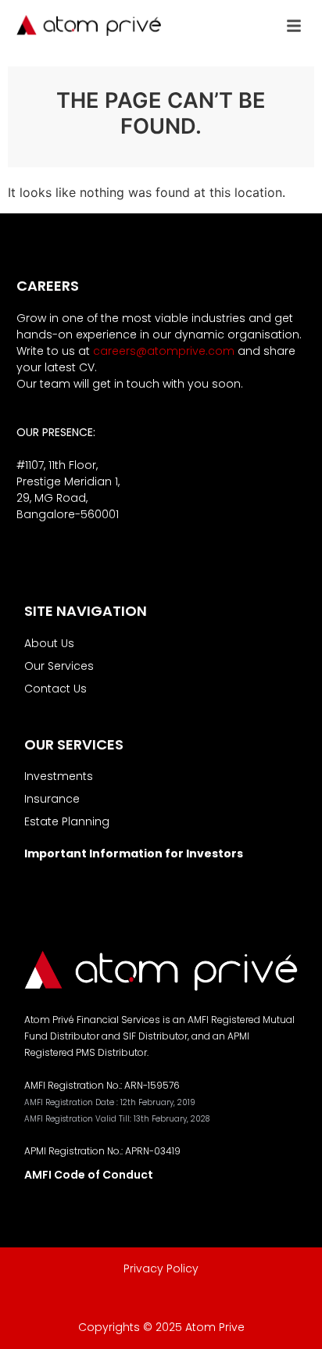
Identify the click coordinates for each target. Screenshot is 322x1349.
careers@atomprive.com (163, 351)
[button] (294, 26)
